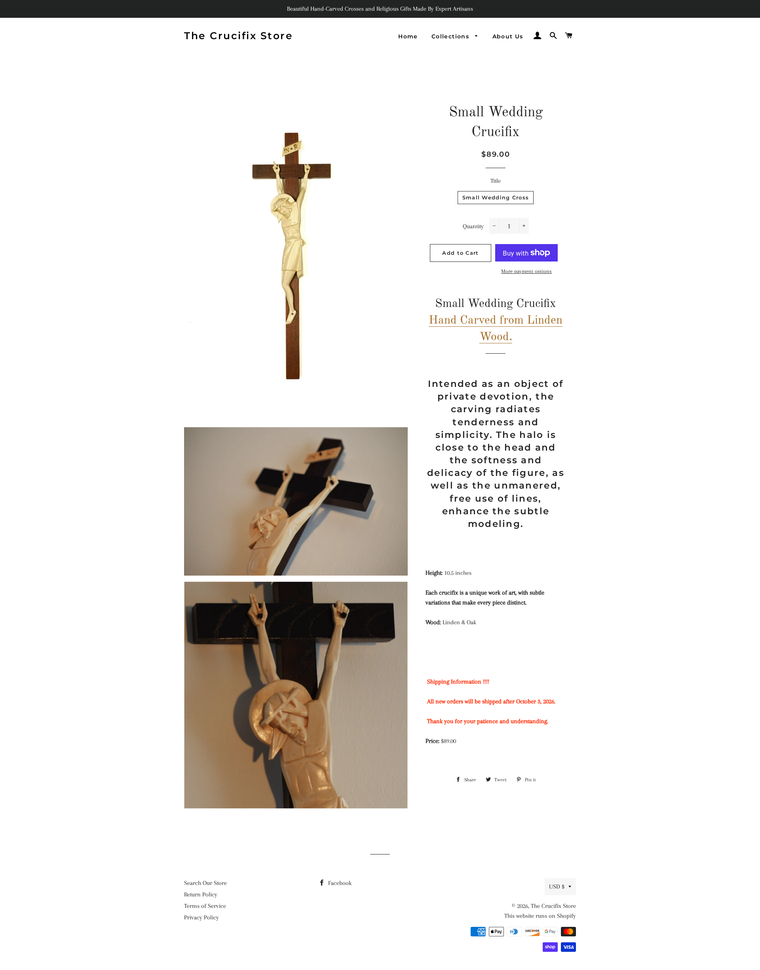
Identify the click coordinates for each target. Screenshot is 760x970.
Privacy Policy (201, 917)
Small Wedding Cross (495, 197)
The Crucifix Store (238, 36)
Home (408, 36)
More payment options (526, 271)
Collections (451, 36)
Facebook (339, 883)
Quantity (473, 226)
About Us (507, 36)
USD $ (556, 886)
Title (495, 180)
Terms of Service (205, 905)
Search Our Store (205, 883)
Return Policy (200, 894)
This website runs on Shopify (540, 915)
